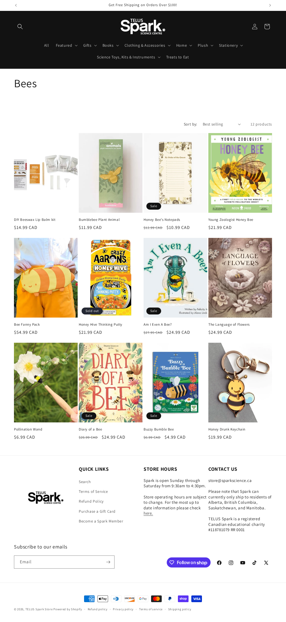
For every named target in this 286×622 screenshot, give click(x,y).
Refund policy (98, 609)
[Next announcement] (270, 5)
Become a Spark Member (101, 521)
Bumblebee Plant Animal (99, 219)
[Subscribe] (108, 562)
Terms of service (151, 609)
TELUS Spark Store (39, 609)
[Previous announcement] (16, 5)
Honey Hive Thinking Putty (100, 324)
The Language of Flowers (229, 324)
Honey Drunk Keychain (227, 429)
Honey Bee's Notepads (162, 219)
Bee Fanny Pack (27, 324)
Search (85, 481)
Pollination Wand (28, 429)
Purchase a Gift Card (97, 511)
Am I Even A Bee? (158, 324)
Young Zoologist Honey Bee (230, 219)
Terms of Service (93, 491)
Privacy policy (123, 609)
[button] (20, 26)
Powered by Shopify (67, 609)
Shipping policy (179, 609)
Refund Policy (91, 501)
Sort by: (190, 124)
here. (148, 513)
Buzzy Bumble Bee (159, 429)
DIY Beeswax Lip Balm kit (34, 219)
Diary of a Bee (90, 429)
